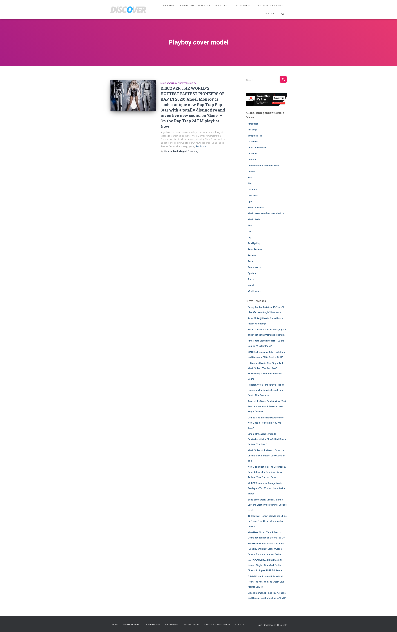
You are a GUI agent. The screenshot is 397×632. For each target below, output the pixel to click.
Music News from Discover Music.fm (178, 83)
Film (250, 183)
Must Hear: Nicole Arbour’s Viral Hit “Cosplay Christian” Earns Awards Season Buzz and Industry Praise (266, 548)
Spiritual (252, 273)
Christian (252, 153)
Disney (251, 171)
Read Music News (131, 625)
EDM (250, 177)
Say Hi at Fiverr (191, 625)
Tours (251, 279)
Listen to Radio (186, 6)
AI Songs (252, 129)
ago (193, 151)
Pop (250, 225)
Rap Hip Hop (254, 243)
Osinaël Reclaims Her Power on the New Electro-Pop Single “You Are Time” (265, 422)
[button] (229, 6)
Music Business (256, 207)
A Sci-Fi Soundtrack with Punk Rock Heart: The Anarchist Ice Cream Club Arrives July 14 (266, 581)
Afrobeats (253, 124)
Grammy (252, 189)
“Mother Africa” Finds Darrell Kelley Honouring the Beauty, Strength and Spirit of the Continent (266, 390)
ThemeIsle (282, 625)
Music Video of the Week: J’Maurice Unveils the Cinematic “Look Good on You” (266, 455)
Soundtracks (254, 267)
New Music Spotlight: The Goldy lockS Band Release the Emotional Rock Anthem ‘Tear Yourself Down (267, 472)
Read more (201, 146)
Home (115, 625)
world (251, 285)
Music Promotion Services (270, 6)
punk (250, 231)
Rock (250, 261)
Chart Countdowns (257, 147)
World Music (254, 291)
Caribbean (253, 141)
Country (252, 159)
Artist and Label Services (217, 625)
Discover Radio (242, 6)
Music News (168, 6)
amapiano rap (255, 135)
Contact (269, 14)
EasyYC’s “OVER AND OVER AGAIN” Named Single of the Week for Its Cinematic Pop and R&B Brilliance (265, 565)
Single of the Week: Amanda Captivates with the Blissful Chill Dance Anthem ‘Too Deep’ (267, 439)
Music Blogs (204, 6)
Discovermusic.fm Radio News (263, 165)
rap (249, 237)
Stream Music (222, 6)
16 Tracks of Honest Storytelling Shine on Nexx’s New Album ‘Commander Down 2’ (267, 521)
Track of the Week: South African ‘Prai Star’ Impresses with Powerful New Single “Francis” (267, 406)
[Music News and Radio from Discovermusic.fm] (128, 9)
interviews (253, 195)
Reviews (252, 255)
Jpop (250, 201)
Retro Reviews (255, 249)
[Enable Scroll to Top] (391, 626)
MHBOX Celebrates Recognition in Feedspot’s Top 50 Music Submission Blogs (266, 488)
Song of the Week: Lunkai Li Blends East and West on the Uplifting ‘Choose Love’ (267, 504)
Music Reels (254, 219)
